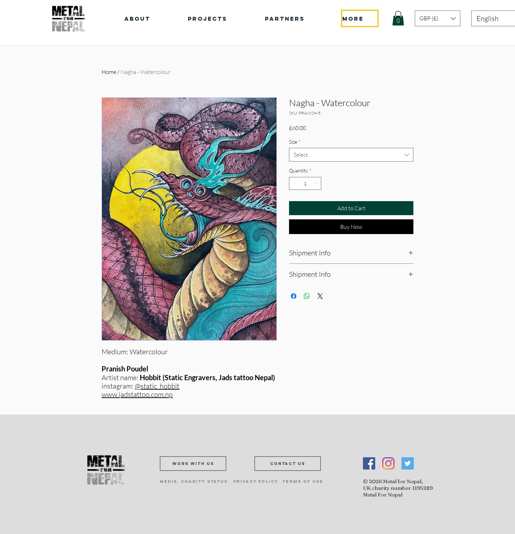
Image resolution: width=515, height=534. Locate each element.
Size (295, 142)
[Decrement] (294, 183)
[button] (398, 18)
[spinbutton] (305, 183)
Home (109, 71)
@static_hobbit (157, 386)
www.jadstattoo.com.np (137, 394)
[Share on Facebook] (293, 296)
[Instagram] (388, 463)
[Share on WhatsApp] (307, 296)
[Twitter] (407, 463)
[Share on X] (320, 296)
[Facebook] (369, 463)
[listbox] (437, 18)
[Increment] (315, 183)
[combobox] (351, 155)
